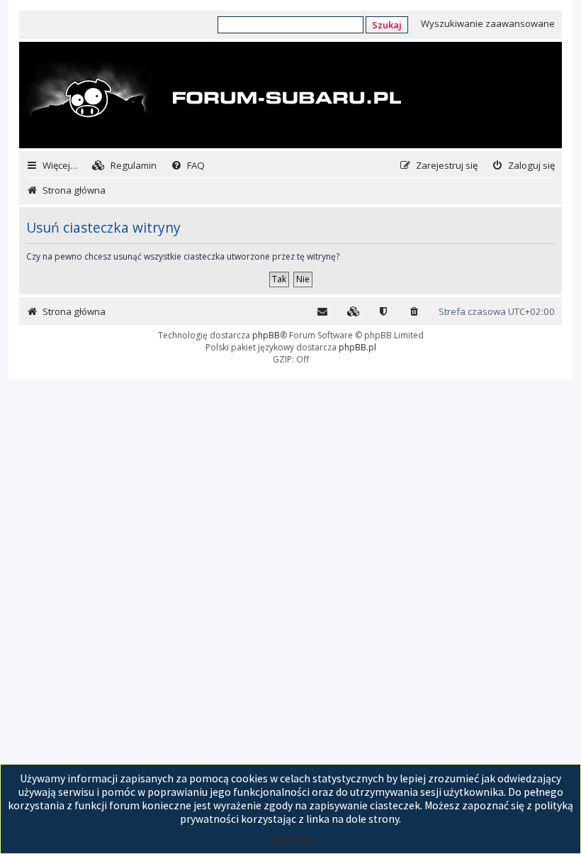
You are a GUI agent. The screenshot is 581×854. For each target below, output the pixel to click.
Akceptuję (290, 839)
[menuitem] (124, 165)
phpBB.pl (357, 347)
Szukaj (387, 24)
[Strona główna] (212, 96)
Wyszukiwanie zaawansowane (488, 23)
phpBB (266, 335)
